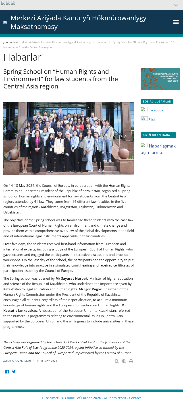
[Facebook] (6, 371)
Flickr (153, 119)
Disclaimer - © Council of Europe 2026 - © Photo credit (84, 398)
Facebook (155, 110)
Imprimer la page (131, 360)
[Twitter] (13, 371)
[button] (91, 5)
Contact (135, 398)
